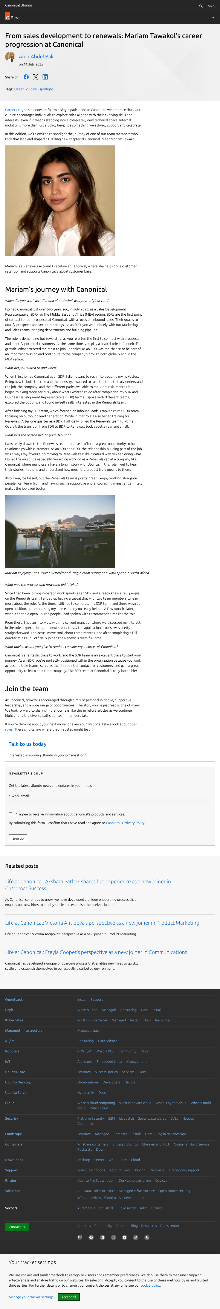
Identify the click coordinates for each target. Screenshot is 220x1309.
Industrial (106, 1208)
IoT (7, 1061)
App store (84, 1061)
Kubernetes (14, 1020)
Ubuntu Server (16, 1092)
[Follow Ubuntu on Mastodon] (80, 1238)
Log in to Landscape (172, 1134)
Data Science (107, 1041)
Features (84, 1072)
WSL (111, 1160)
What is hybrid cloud (171, 1103)
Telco (143, 1208)
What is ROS (105, 1051)
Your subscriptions (91, 1170)
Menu (212, 6)
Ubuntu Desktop (18, 1082)
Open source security (174, 1191)
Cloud (9, 1103)
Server (99, 1160)
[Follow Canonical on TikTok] (136, 1238)
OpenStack (14, 999)
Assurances (85, 1123)
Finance (156, 1208)
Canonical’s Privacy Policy (125, 823)
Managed (109, 1010)
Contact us (17, 1227)
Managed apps (88, 1030)
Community (127, 1051)
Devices (161, 1180)
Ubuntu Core (15, 1072)
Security (11, 1118)
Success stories (106, 1072)
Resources (163, 1020)
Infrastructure (104, 1191)
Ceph (9, 1010)
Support (97, 999)
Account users (120, 1170)
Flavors (129, 1082)
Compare (120, 1134)
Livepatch (126, 1118)
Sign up (18, 838)
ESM (111, 1118)
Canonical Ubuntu (18, 5)
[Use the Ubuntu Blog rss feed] (147, 1238)
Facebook (26, 76)
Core (123, 1160)
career (19, 89)
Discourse (157, 1170)
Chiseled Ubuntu (125, 1144)
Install (81, 999)
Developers (111, 1082)
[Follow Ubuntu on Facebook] (92, 1238)
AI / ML (11, 1041)
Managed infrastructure (24, 1030)
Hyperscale (85, 1092)
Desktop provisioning (135, 1180)
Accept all (68, 1297)
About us (84, 1226)
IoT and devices (89, 1198)
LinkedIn (45, 76)
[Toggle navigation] (213, 17)
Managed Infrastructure (137, 1191)
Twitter (35, 76)
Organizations (87, 1082)
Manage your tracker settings (31, 1297)
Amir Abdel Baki (37, 56)
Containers (13, 1144)
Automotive (86, 1208)
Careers (121, 1226)
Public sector (126, 1208)
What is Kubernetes (92, 1020)
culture (31, 89)
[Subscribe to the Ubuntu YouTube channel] (125, 1238)
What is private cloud (135, 1103)
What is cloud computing (96, 1103)
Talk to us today (27, 744)
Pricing (140, 1170)
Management (136, 1061)
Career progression (19, 110)
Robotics (12, 1051)
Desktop (83, 1160)
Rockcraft (84, 1149)
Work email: (20, 796)
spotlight (46, 89)
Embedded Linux (109, 1061)
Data (87, 1191)
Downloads (14, 1160)
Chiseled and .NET (156, 1144)
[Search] (200, 6)
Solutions (12, 1191)
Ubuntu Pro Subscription (96, 1180)
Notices (188, 1118)
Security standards (152, 1118)
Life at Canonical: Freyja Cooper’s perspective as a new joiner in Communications (96, 952)
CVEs (174, 1118)
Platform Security (90, 1118)
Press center (169, 1226)
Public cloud (99, 1108)
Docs (144, 1010)
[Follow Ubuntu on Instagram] (114, 1238)
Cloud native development (124, 1198)
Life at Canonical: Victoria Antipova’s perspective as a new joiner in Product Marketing (102, 923)
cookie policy (150, 1285)
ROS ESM (84, 1051)
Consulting (128, 1010)
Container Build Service (191, 1144)
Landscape (13, 1134)
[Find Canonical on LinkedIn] (103, 1238)
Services (128, 1072)
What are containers (92, 1144)
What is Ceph (87, 1010)
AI (78, 1191)
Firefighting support (184, 1170)
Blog (134, 1226)
